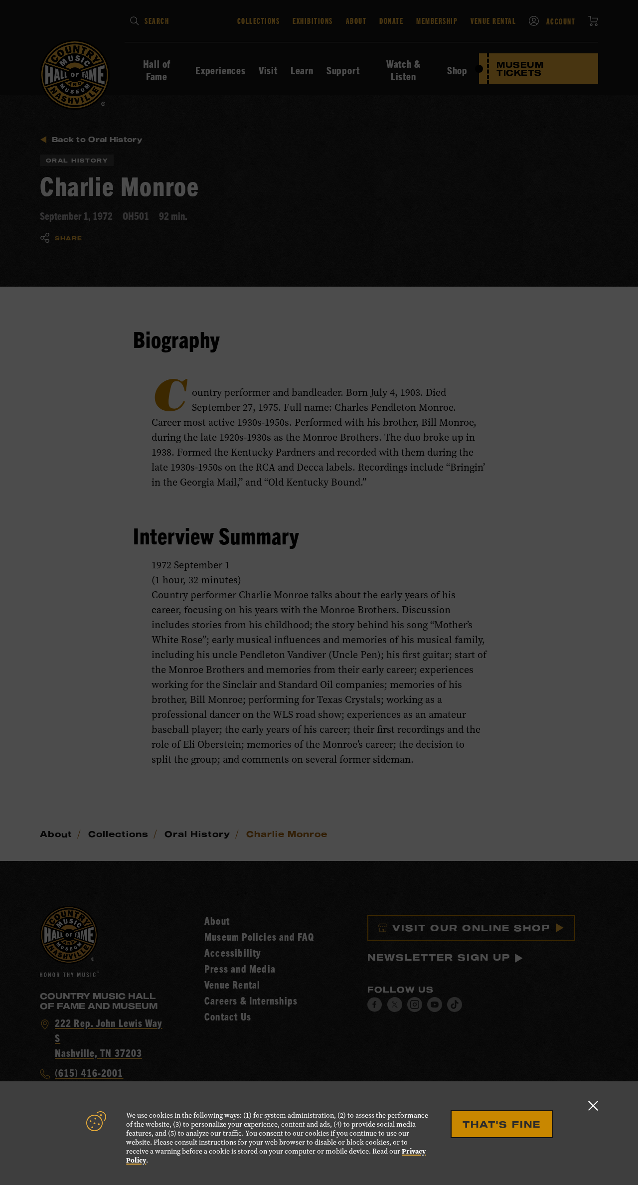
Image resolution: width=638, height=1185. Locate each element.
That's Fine (502, 1124)
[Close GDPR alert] (593, 1105)
